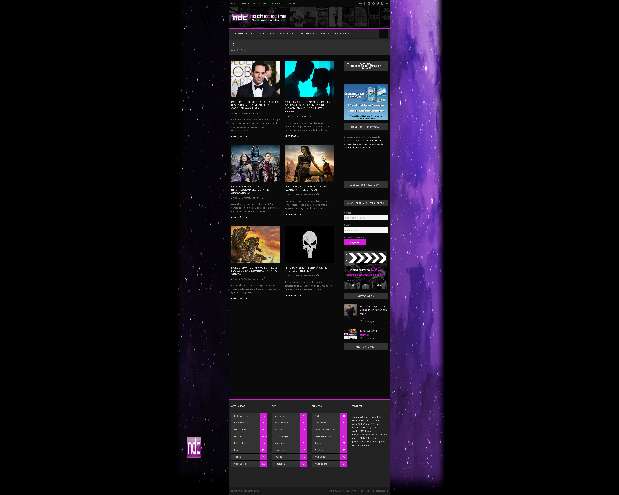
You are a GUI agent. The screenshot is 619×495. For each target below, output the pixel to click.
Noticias (238, 436)
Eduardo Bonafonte (250, 197)
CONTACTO (290, 3)
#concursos (373, 143)
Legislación (280, 463)
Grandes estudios (323, 436)
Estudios (278, 457)
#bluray (347, 147)
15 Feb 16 (371, 338)
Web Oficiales (321, 457)
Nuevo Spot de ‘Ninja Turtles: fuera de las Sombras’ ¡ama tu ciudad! (254, 270)
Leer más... (238, 136)
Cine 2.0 (285, 33)
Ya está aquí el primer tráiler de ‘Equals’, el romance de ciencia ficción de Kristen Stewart (307, 107)
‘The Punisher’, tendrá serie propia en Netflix (306, 269)
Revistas (318, 443)
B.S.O (362, 318)
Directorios (280, 443)
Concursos (307, 33)
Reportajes (239, 450)
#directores (375, 140)
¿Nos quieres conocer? (253, 3)
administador (248, 113)
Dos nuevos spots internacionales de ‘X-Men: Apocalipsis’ (251, 189)
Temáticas (365, 335)
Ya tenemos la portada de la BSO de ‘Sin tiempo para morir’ (374, 310)
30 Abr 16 (235, 113)
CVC (323, 33)
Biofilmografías (241, 416)
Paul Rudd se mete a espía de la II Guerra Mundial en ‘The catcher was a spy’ (255, 105)
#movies (367, 147)
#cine (355, 143)
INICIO (234, 3)
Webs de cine (321, 463)
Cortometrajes (241, 422)
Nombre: (348, 212)
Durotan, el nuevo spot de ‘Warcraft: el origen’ (305, 188)
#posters (365, 140)
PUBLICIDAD (275, 3)
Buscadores (280, 429)
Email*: (347, 225)
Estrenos (265, 33)
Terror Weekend (368, 330)
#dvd (381, 143)
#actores (348, 143)
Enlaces (340, 33)
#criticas (363, 143)
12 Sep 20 (371, 321)
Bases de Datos (282, 422)
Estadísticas (280, 450)
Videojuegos (240, 463)
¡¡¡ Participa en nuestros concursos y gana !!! (366, 66)
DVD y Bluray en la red (325, 429)
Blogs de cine (321, 422)
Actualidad (242, 33)
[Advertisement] (350, 20)
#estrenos (357, 147)
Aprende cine (281, 416)
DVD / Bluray (240, 429)
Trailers (237, 457)
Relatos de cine (241, 443)
